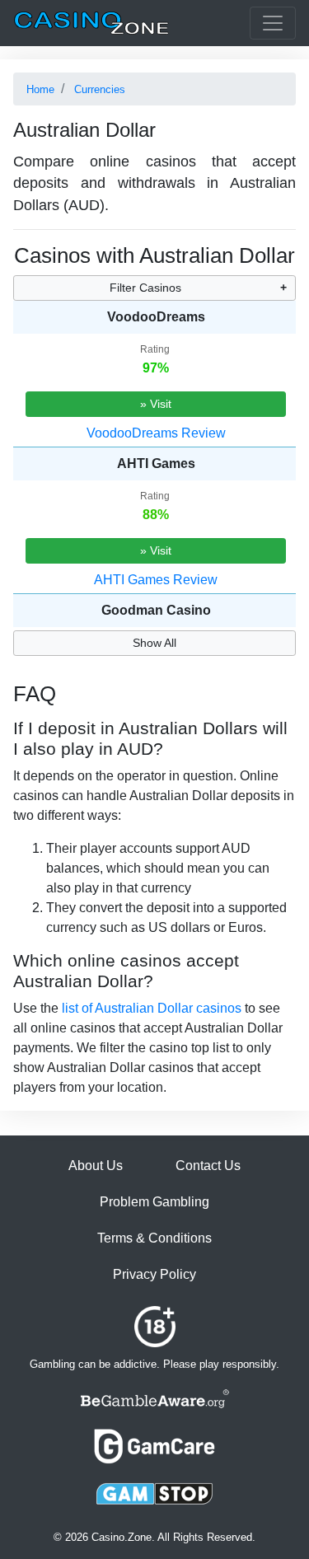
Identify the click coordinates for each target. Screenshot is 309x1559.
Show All (154, 642)
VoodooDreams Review (156, 433)
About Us (95, 1166)
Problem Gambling (154, 1202)
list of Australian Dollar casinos (151, 1008)
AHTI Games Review (156, 580)
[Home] (91, 23)
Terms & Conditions (154, 1238)
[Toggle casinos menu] (273, 23)
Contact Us (208, 1166)
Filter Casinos (145, 287)
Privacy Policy (154, 1274)
